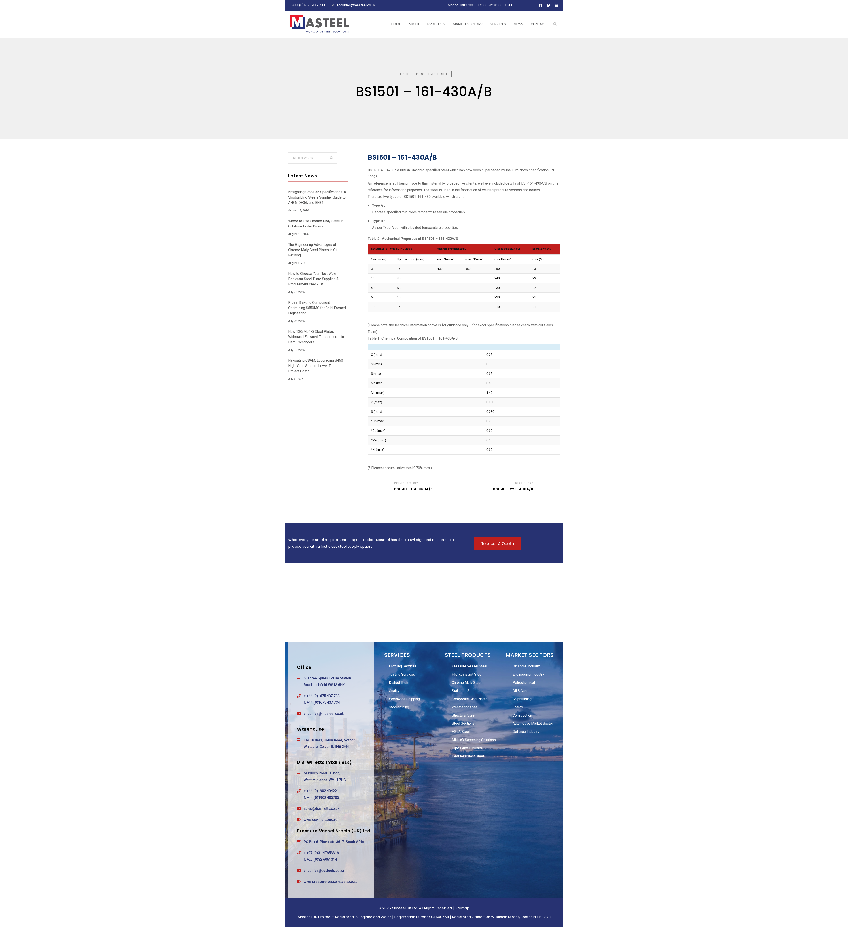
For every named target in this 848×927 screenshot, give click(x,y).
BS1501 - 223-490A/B (513, 489)
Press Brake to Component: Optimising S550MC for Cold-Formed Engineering (317, 307)
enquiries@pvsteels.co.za (324, 870)
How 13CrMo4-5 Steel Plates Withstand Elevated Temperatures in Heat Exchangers (316, 336)
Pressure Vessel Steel (432, 74)
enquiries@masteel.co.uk (324, 713)
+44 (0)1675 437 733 (323, 696)
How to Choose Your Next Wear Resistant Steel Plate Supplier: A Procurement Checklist (313, 278)
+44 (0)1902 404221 (323, 791)
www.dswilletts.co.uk (320, 820)
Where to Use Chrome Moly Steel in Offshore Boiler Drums (315, 223)
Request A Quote (497, 543)
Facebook (540, 5)
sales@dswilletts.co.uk (321, 809)
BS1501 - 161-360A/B (413, 489)
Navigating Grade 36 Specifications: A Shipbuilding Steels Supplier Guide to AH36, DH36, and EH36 (317, 197)
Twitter (548, 5)
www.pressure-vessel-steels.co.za (331, 881)
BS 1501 (404, 74)
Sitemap (462, 908)
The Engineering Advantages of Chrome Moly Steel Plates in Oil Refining (312, 250)
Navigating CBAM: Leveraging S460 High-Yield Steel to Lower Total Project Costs (315, 365)
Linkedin (556, 5)
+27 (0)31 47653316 (323, 853)
